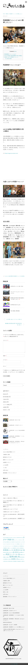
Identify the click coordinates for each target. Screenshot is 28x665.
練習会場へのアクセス (7, 457)
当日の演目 (8, 58)
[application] (14, 191)
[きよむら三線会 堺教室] (14, 4)
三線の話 (4, 399)
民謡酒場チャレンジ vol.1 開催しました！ (16, 13)
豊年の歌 (6, 561)
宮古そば (20, 550)
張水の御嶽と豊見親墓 (15, 310)
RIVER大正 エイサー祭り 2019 (16, 286)
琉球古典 (14, 557)
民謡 (4, 554)
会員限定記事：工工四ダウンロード (16, 425)
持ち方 (11, 552)
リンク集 (4, 467)
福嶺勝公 (14, 559)
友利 (18, 548)
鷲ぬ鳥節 (20, 561)
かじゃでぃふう (17, 539)
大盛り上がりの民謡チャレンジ (11, 57)
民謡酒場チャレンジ (16, 276)
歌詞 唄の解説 (5, 396)
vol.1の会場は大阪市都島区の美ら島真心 (13, 55)
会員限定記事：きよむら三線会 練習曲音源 (11, 612)
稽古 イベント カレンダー (8, 585)
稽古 (19, 559)
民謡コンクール (13, 554)
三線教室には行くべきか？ (8, 509)
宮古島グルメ (5, 409)
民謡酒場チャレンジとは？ (10, 54)
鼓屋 (23, 561)
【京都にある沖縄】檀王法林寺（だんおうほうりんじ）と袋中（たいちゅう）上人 (13, 630)
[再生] (4, 196)
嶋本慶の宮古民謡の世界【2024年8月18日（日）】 (13, 324)
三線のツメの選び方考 (7, 498)
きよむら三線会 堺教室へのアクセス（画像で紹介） (13, 500)
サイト (4, 366)
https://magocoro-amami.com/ (11, 153)
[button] (14, 191)
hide (15, 51)
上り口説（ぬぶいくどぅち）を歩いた (14, 319)
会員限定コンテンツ (7, 462)
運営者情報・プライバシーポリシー (10, 472)
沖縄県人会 (22, 554)
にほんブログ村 (6, 529)
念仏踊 (4, 552)
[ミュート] (21, 196)
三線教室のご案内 (6, 454)
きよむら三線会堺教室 (9, 276)
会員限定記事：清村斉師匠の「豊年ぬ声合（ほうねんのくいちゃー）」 (13, 619)
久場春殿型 (5, 548)
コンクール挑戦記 (6, 404)
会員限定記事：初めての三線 (14, 419)
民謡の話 (4, 394)
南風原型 (15, 548)
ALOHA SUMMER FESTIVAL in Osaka (9, 537)
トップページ (5, 449)
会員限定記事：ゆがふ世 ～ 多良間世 (10, 624)
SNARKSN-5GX (20, 537)
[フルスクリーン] (23, 196)
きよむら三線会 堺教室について (9, 451)
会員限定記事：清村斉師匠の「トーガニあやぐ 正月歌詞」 (13, 616)
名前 (4, 355)
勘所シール (10, 548)
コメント (5, 340)
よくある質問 (5, 465)
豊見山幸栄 (10, 561)
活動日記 (4, 401)
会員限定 (4, 407)
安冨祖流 (22, 548)
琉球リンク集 (5, 592)
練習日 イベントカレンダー (8, 459)
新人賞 (15, 552)
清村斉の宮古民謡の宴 (7, 622)
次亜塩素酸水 (21, 552)
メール (5, 359)
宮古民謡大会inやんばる (15, 304)
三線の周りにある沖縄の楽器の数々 (10, 514)
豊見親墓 (15, 561)
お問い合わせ (5, 470)
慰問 (8, 552)
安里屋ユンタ (9, 550)
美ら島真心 (23, 276)
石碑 (9, 559)
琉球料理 (6, 559)
